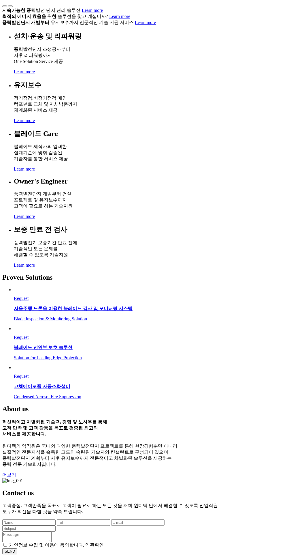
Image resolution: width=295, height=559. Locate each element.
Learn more (92, 10)
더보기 (9, 474)
